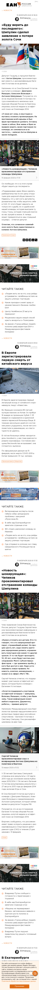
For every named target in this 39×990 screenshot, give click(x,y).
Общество (18, 461)
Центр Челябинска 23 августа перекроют (18, 313)
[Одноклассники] (27, 240)
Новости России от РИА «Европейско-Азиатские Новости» (13, 5)
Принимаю (19, 986)
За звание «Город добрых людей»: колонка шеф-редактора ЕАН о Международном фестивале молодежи (20, 328)
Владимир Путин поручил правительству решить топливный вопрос (20, 934)
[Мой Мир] (33, 240)
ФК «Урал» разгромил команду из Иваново (20, 530)
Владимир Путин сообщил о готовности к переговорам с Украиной (18, 896)
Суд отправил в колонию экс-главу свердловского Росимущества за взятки (21, 546)
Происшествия (7, 461)
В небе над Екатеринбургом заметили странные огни (17, 524)
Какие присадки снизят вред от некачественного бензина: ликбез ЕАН (20, 305)
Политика (5, 235)
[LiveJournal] (36, 240)
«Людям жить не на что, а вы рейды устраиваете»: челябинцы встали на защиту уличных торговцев (21, 296)
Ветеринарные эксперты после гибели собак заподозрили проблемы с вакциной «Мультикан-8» (19, 515)
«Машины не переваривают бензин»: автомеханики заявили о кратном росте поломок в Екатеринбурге (20, 912)
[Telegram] (30, 240)
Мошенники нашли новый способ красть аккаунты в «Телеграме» (20, 319)
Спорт (13, 235)
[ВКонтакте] (24, 240)
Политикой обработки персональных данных (19, 981)
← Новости (7, 10)
